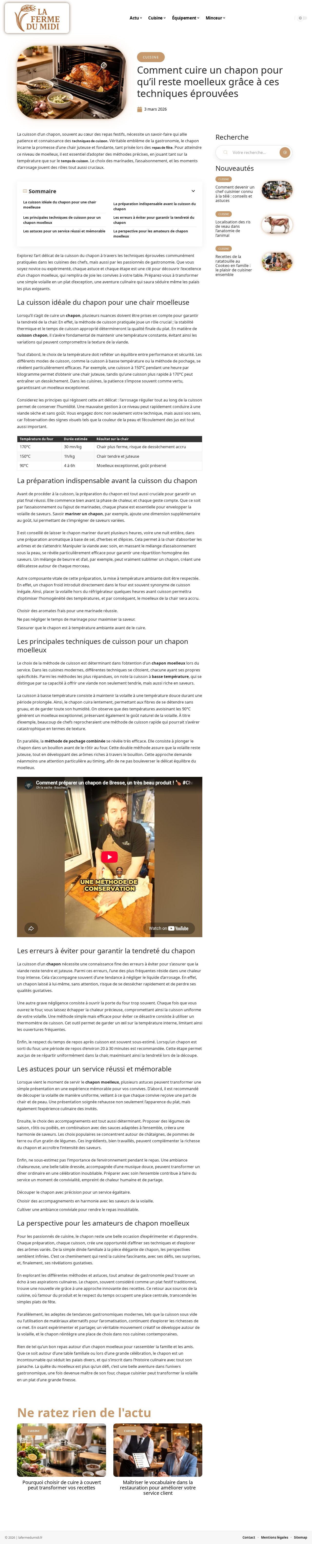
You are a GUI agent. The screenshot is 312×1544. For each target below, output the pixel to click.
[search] (289, 18)
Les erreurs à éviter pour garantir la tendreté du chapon (153, 220)
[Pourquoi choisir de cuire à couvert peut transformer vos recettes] (61, 1450)
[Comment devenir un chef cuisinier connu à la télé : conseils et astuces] (277, 190)
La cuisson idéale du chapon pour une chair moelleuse (59, 205)
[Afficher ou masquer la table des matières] (126, 191)
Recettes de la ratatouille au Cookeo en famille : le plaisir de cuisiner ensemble (233, 265)
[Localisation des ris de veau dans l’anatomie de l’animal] (277, 225)
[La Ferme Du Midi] (37, 18)
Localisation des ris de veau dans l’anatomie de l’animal (233, 228)
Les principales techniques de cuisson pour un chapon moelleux (62, 220)
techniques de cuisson (89, 141)
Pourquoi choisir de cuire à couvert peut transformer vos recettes (61, 1485)
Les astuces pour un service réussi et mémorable (64, 231)
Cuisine (151, 57)
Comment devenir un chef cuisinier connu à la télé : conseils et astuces (234, 193)
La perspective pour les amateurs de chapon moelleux (150, 233)
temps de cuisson (74, 161)
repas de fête (162, 147)
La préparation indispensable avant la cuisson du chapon (154, 206)
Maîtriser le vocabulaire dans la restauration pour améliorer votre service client (158, 1487)
